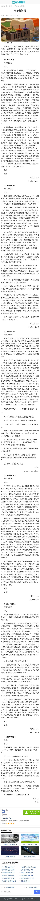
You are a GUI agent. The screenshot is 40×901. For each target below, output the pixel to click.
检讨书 (22, 6)
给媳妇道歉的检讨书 (27, 875)
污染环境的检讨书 (33, 887)
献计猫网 (15, 899)
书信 (15, 6)
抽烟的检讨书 (10, 887)
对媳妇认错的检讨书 (27, 872)
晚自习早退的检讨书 (8, 875)
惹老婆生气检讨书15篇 (9, 881)
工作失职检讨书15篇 (8, 878)
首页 (10, 6)
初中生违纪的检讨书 (8, 870)
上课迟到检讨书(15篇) (27, 878)
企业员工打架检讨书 (8, 867)
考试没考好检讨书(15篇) (28, 867)
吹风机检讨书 (25, 881)
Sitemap (34, 899)
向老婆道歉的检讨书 (8, 872)
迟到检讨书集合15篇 (27, 870)
